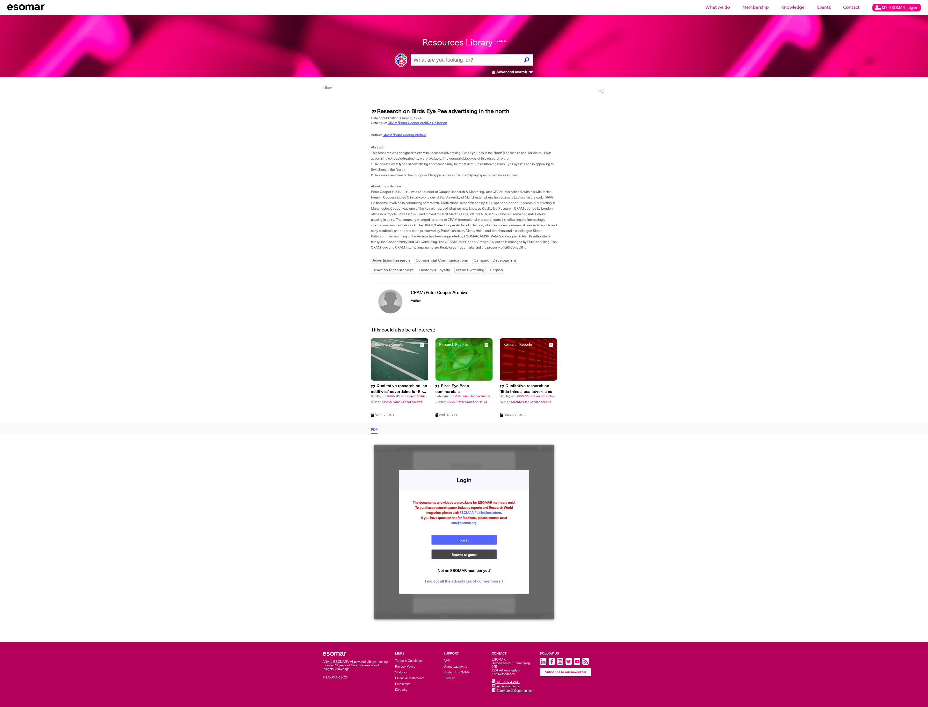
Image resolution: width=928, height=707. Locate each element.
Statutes (401, 672)
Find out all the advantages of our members (463, 581)
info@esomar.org (507, 686)
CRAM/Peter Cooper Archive (404, 135)
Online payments (455, 666)
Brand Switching (470, 270)
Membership (755, 7)
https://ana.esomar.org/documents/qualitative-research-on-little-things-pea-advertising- (313, 288)
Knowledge (793, 7)
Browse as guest (464, 554)
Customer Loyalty (434, 270)
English (496, 270)
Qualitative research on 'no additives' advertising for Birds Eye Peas (399, 391)
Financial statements (409, 678)
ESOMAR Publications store (480, 512)
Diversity (401, 690)
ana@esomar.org (464, 523)
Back (328, 87)
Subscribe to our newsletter (565, 672)
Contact (851, 7)
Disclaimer (402, 684)
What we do (717, 7)
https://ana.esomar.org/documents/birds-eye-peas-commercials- (293, 288)
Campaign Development (495, 260)
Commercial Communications (442, 260)
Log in (464, 540)
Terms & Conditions (409, 661)
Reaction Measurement (392, 270)
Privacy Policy (405, 666)
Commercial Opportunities (514, 690)
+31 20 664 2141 (507, 682)
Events (824, 7)
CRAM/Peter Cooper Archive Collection (417, 123)
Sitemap (449, 678)
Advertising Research (391, 260)
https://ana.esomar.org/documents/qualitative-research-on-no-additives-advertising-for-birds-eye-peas (326, 288)
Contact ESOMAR (456, 672)
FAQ (446, 661)
